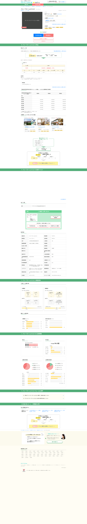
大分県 (61, 455)
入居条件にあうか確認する (43, 38)
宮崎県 (22, 457)
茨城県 (50, 451)
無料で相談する (55, 441)
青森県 (26, 451)
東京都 (26, 452)
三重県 (26, 454)
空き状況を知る (38, 35)
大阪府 (38, 454)
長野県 (54, 452)
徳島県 (30, 455)
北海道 (22, 451)
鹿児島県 (26, 457)
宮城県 (34, 451)
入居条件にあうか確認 (55, 225)
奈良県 (46, 454)
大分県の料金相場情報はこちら (26, 84)
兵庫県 (42, 454)
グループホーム (27, 430)
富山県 (39, 452)
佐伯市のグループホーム (40, 430)
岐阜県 (58, 452)
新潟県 (35, 452)
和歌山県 (50, 454)
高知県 (42, 455)
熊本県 (57, 455)
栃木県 (54, 451)
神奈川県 (30, 452)
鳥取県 (54, 454)
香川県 (34, 455)
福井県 (46, 452)
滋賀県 (30, 454)
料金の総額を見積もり (43, 225)
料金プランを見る (50, 18)
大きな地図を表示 (63, 199)
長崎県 (54, 455)
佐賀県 (50, 455)
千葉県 (22, 452)
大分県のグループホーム (33, 430)
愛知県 (22, 454)
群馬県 (57, 451)
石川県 (43, 452)
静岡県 (62, 452)
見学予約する (43, 41)
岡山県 (62, 454)
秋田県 (38, 451)
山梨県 (50, 452)
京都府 (34, 454)
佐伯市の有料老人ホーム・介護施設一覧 (41, 6)
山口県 (26, 455)
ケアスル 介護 (22, 6)
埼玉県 (61, 451)
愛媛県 (38, 455)
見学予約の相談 (37, 4)
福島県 (46, 451)
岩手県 (30, 451)
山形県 (42, 451)
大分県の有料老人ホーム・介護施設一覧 (30, 6)
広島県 (22, 455)
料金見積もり (48, 35)
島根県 (58, 454)
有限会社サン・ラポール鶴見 (25, 10)
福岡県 (46, 455)
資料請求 (55, 217)
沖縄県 (31, 457)
